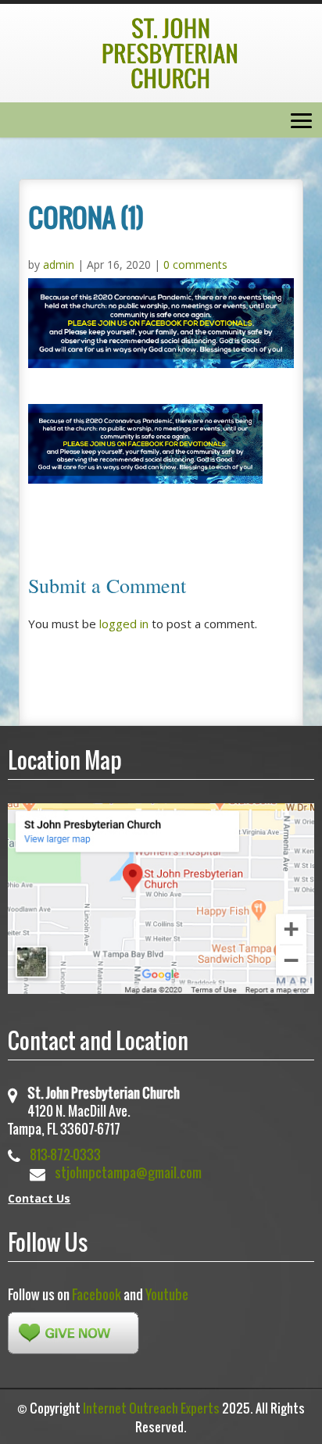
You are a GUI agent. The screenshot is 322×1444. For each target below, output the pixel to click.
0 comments (195, 264)
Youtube (166, 1294)
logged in (123, 623)
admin (58, 264)
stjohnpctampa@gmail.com (128, 1172)
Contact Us (39, 1198)
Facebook (96, 1294)
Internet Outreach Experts (151, 1408)
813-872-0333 (65, 1154)
